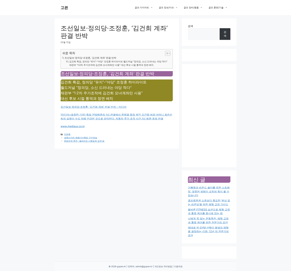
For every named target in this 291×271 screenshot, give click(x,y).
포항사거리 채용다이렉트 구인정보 (80, 137)
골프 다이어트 (142, 7)
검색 (190, 26)
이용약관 (178, 266)
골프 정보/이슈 (166, 7)
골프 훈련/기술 (216, 7)
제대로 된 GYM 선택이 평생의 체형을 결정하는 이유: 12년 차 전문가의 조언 (208, 231)
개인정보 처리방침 (163, 266)
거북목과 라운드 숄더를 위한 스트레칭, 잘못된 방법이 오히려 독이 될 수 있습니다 (209, 191)
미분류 (67, 134)
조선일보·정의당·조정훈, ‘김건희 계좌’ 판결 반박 (90, 57)
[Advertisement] (209, 115)
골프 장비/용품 (191, 7)
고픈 (64, 7)
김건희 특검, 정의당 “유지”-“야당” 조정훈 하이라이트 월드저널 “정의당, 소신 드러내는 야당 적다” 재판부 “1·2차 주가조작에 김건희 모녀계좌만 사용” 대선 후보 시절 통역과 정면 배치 (118, 63)
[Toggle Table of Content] (166, 53)
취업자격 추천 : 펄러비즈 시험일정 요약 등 (84, 141)
